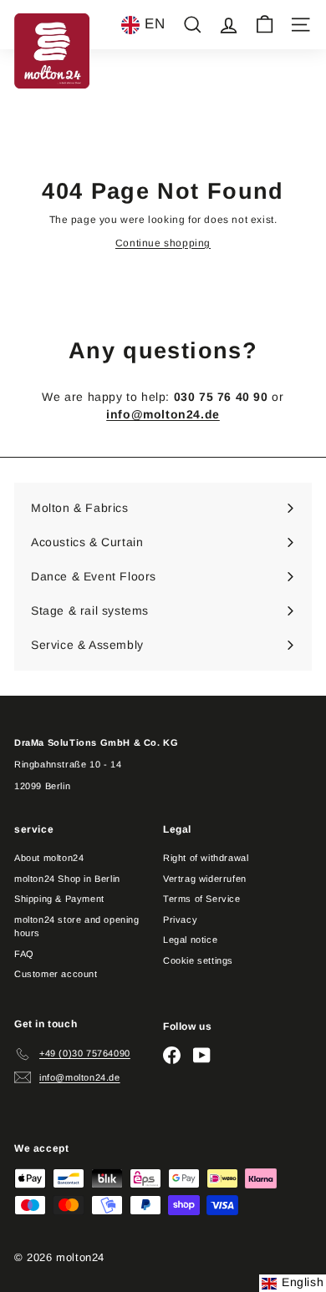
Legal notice (190, 940)
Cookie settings (198, 960)
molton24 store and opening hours (77, 927)
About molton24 (49, 858)
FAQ (24, 954)
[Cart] (264, 24)
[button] (143, 25)
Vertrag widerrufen (205, 879)
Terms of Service (202, 899)
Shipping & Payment (59, 899)
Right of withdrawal (205, 858)
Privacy (180, 920)
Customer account (56, 974)
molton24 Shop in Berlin (67, 879)
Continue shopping (163, 243)
